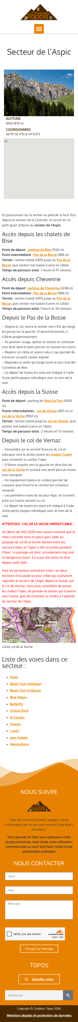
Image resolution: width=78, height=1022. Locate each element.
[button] (39, 29)
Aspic (14, 677)
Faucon (15, 724)
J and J (14, 731)
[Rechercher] (68, 995)
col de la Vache (13, 416)
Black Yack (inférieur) (26, 684)
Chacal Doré (19, 711)
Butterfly (16, 704)
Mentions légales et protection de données (39, 1015)
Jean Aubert (19, 738)
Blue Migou (18, 697)
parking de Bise (40, 250)
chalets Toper (61, 455)
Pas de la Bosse (45, 255)
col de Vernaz (47, 411)
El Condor (17, 717)
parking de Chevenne (44, 288)
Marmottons (19, 744)
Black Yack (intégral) (25, 690)
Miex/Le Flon (53, 401)
